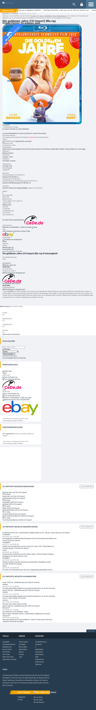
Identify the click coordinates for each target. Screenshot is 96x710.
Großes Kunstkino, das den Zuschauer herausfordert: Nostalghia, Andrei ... (27, 562)
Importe (12, 161)
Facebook (38, 644)
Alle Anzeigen (86, 486)
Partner (21, 654)
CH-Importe (15, 13)
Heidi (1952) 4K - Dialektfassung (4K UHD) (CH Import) (21, 582)
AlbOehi (5, 584)
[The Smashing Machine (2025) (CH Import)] (18, 516)
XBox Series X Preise (9, 659)
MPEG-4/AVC (6, 205)
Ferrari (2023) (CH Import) (11, 540)
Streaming (36, 683)
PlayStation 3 (7, 678)
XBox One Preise (8, 657)
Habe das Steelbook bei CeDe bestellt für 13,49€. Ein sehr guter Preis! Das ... (27, 619)
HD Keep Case (7, 166)
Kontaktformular (40, 642)
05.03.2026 (6, 506)
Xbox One (17, 683)
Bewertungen (8, 247)
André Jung (6, 149)
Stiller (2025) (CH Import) (11, 508)
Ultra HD (21, 678)
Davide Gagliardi (16, 149)
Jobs (20, 657)
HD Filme (15, 678)
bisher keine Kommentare (11, 334)
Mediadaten (39, 649)
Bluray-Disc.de (6, 13)
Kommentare (8, 249)
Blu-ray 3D (37, 680)
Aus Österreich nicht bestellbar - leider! (15, 612)
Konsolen (29, 683)
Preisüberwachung (8, 644)
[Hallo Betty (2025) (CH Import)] (13, 498)
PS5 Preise (6, 654)
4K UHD (11, 683)
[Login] (82, 4)
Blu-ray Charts (20, 675)
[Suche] (74, 4)
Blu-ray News (38, 697)
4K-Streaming (7, 675)
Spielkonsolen (30, 675)
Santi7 (4, 550)
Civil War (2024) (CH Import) (12, 564)
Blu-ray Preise (7, 649)
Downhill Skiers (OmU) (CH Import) (14, 514)
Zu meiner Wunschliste (38, 133)
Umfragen (22, 644)
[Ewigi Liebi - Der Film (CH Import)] (14, 492)
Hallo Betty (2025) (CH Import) (12, 502)
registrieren (9, 434)
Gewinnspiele (23, 642)
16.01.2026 (6, 512)
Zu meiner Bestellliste (9, 133)
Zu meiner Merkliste (22, 129)
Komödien (6, 161)
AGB (36, 657)
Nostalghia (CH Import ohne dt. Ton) (14, 556)
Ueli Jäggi (82, 149)
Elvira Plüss (27, 149)
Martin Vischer (65, 149)
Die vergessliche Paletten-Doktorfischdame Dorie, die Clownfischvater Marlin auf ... (30, 538)
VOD (13, 675)
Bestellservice (7, 647)
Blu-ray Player (15, 680)
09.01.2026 (6, 518)
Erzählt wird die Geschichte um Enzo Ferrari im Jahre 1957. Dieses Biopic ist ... (28, 546)
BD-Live (22, 680)
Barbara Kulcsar (7, 153)
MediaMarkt (48, 16)
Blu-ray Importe (7, 685)
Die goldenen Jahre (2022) (11, 283)
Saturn (42, 16)
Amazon (33, 16)
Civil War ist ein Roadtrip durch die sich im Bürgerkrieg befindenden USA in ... (28, 570)
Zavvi (54, 16)
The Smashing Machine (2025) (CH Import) (17, 520)
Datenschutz (39, 659)
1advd (4, 373)
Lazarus (5, 600)
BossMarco (6, 558)
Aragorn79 (6, 616)
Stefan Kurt (74, 149)
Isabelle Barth (55, 149)
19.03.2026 (6, 500)
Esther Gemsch (36, 149)
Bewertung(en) (5, 306)
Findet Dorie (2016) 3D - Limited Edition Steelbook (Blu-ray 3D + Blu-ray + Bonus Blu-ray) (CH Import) (36, 533)
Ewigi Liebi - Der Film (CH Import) (13, 496)
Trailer (23, 683)
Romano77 (6, 608)
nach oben (91, 631)
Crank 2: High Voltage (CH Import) (14, 598)
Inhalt (4, 241)
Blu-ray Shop (44, 683)
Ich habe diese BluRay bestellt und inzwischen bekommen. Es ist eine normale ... (29, 588)
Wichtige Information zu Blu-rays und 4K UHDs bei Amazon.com (60, 10)
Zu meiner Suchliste (23, 133)
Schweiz (5, 157)
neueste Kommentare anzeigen (13, 621)
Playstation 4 (29, 680)
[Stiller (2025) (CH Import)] (12, 504)
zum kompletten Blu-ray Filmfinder (14, 358)
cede (4, 390)
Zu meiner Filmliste (8, 129)
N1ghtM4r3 (6, 535)
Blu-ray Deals (38, 700)
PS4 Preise (6, 652)
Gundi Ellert (46, 149)
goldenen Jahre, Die (9, 265)
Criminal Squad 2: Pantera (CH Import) (15, 548)
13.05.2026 (6, 494)
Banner (21, 652)
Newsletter (6, 642)
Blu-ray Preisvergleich (42, 675)
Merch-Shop (23, 649)
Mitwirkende (39, 654)
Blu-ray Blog (23, 647)
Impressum (39, 652)
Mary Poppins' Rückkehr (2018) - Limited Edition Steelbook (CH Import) (26, 614)
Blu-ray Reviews (39, 678)
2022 (11, 157)
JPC (38, 16)
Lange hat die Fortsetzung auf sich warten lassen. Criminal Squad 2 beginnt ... (28, 554)
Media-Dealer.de (62, 16)
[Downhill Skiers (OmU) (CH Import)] (15, 510)
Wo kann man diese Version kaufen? (14, 604)
